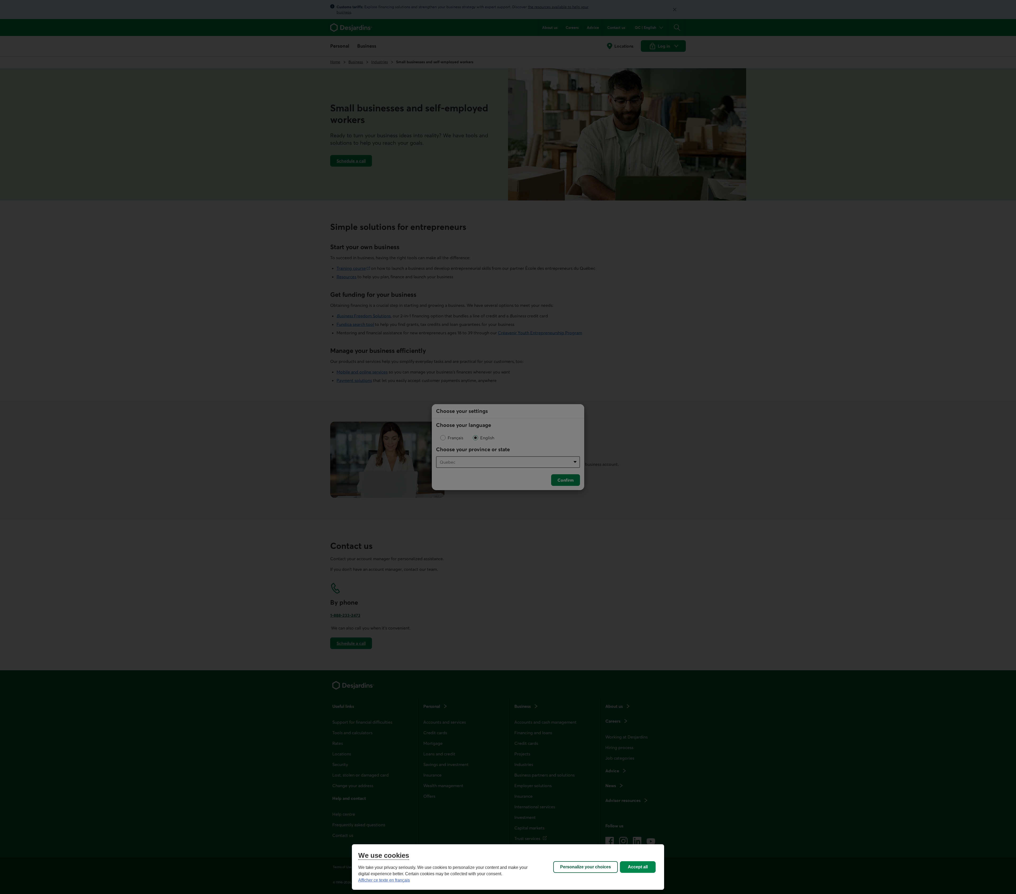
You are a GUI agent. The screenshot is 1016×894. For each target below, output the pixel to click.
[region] (508, 867)
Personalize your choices (585, 867)
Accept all (638, 867)
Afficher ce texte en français (384, 880)
